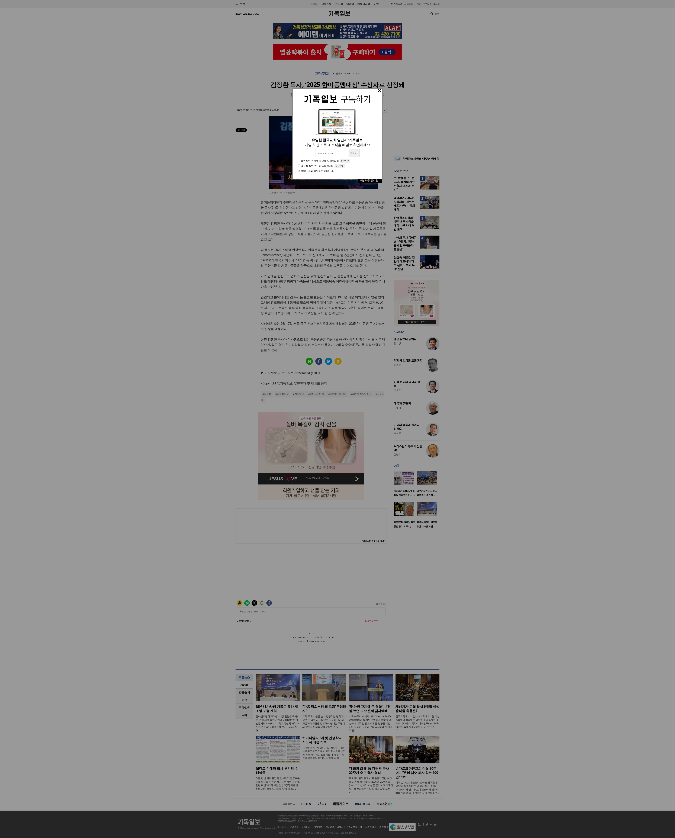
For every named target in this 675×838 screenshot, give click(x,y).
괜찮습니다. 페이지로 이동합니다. (316, 170)
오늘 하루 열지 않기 (370, 180)
